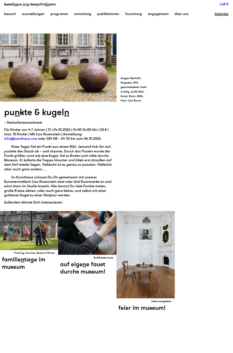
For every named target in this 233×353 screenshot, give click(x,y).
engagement (158, 14)
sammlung (82, 14)
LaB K (224, 4)
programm (59, 14)
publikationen (108, 14)
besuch (10, 14)
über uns (181, 14)
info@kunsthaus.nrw (20, 138)
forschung (133, 14)
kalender (222, 14)
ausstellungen (33, 14)
